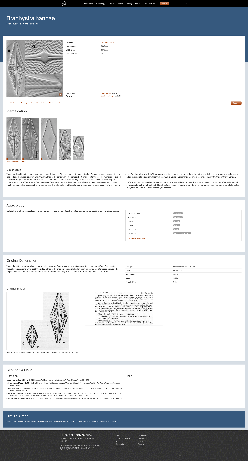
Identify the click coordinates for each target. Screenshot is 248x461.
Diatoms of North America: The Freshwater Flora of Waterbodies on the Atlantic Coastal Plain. (64, 398)
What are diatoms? (150, 4)
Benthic (176, 221)
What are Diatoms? (123, 439)
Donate (164, 4)
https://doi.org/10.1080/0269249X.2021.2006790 (74, 449)
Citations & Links (55, 103)
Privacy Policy (182, 455)
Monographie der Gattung (47, 380)
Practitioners (88, 4)
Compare (236, 103)
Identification (11, 103)
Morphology (100, 4)
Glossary (129, 4)
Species (120, 4)
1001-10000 (178, 213)
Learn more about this (136, 239)
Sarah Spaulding (107, 96)
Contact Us (120, 444)
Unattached (178, 217)
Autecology (23, 103)
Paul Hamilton (106, 94)
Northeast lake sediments (182, 233)
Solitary (176, 225)
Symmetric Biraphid (108, 42)
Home (118, 436)
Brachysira (20, 18)
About (137, 4)
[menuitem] (88, 3)
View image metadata (13, 161)
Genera (111, 4)
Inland (176, 229)
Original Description (38, 103)
